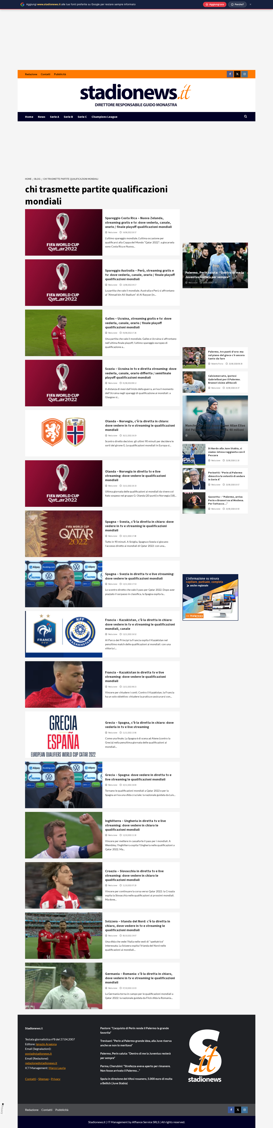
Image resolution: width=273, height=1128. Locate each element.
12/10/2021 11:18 (129, 835)
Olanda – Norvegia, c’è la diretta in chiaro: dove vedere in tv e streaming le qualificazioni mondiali (140, 425)
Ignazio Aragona (46, 1044)
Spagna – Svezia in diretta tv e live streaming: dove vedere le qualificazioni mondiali (139, 576)
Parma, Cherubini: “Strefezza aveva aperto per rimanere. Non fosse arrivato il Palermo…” (135, 1068)
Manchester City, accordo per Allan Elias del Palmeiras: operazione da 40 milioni (215, 427)
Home (29, 117)
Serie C (82, 117)
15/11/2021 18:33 (129, 485)
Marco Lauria (57, 1068)
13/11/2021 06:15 (129, 686)
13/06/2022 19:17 (129, 285)
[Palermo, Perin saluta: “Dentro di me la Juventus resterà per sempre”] (215, 265)
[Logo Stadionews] (205, 1055)
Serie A (54, 117)
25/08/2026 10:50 (232, 509)
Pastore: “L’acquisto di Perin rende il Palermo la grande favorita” (134, 1030)
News (41, 117)
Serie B (68, 117)
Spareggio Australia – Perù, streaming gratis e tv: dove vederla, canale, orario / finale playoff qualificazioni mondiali (140, 274)
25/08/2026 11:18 (232, 460)
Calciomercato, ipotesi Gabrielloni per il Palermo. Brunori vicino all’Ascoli (224, 379)
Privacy (55, 1079)
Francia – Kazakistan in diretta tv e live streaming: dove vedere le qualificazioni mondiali (135, 676)
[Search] (245, 116)
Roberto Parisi (217, 363)
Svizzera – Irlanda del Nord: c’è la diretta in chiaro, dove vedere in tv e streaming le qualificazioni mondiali (137, 925)
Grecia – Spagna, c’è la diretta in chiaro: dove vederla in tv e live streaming (139, 724)
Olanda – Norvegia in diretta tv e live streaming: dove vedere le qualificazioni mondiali (135, 475)
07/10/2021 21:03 (129, 988)
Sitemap (43, 1079)
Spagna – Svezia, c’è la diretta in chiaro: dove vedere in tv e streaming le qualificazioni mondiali (139, 525)
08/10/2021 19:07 (129, 935)
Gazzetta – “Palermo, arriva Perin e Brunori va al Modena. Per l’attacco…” (226, 500)
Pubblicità (60, 74)
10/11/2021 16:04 (129, 785)
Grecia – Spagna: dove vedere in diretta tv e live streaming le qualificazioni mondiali (138, 777)
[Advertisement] (136, 42)
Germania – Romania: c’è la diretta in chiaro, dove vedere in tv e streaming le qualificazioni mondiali (140, 978)
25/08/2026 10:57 (232, 484)
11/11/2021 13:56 (129, 732)
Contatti (45, 74)
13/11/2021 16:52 (129, 634)
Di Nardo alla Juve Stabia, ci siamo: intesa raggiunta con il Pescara (226, 452)
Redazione (31, 74)
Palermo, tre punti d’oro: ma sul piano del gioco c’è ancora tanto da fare (226, 355)
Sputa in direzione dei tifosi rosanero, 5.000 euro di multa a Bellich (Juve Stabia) (136, 1081)
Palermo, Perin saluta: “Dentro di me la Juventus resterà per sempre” (214, 274)
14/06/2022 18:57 (129, 232)
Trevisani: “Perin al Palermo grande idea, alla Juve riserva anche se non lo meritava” (136, 1043)
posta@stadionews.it (38, 1053)
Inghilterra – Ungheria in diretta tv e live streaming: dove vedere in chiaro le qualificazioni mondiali (135, 825)
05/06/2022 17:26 (129, 333)
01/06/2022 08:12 (129, 383)
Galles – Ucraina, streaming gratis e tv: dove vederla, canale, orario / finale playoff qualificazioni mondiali (138, 322)
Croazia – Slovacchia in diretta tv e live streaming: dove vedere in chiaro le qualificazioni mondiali (134, 875)
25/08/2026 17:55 (210, 282)
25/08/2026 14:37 (232, 388)
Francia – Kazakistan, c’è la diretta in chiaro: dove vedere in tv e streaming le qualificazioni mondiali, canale (140, 624)
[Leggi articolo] (63, 232)
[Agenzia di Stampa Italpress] (210, 597)
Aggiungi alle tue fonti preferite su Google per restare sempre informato (81, 4)
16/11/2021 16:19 (129, 435)
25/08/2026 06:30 (235, 363)
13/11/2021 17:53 (129, 584)
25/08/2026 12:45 (210, 435)
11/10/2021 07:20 (129, 885)
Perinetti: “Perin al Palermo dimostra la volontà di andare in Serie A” (226, 476)
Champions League (104, 117)
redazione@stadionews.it (41, 1063)
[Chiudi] (250, 4)
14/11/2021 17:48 (129, 536)
